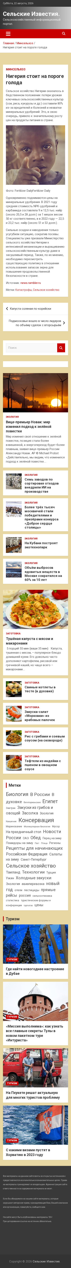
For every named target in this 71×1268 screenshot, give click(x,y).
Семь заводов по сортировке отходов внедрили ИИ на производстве (42, 485)
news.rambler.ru (31, 283)
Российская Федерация (27, 854)
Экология (12, 417)
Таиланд (13, 872)
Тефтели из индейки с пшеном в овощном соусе (43, 765)
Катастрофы (23, 289)
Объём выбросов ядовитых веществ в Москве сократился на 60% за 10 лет (43, 574)
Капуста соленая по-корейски (30, 308)
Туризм (13, 919)
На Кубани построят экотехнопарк (41, 545)
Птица (44, 843)
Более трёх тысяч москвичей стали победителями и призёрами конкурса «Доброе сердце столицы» (41, 517)
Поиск (61, 347)
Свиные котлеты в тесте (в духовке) (40, 689)
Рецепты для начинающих (34, 848)
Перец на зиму (52, 838)
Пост (37, 843)
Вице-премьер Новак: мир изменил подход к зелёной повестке (28, 426)
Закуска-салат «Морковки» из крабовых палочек (40, 716)
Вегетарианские (32, 802)
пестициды (31, 890)
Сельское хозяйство (46, 289)
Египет (50, 801)
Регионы (55, 843)
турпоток (28, 905)
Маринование (14, 826)
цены (39, 905)
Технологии (33, 872)
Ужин (10, 878)
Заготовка (13, 633)
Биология (17, 794)
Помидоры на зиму (19, 843)
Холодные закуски (33, 877)
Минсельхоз (15, 69)
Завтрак (11, 807)
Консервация (36, 820)
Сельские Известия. (31, 13)
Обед (36, 837)
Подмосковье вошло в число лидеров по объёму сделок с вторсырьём (35, 323)
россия (25, 895)
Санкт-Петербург (34, 859)
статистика (12, 900)
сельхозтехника (42, 895)
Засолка (30, 813)
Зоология (46, 813)
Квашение (11, 821)
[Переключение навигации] (8, 33)
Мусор (56, 826)
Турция (51, 872)
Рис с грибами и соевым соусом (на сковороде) (45, 738)
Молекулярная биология (37, 826)
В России (40, 794)
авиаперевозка (33, 884)
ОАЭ (26, 838)
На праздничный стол (23, 832)
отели (18, 890)
